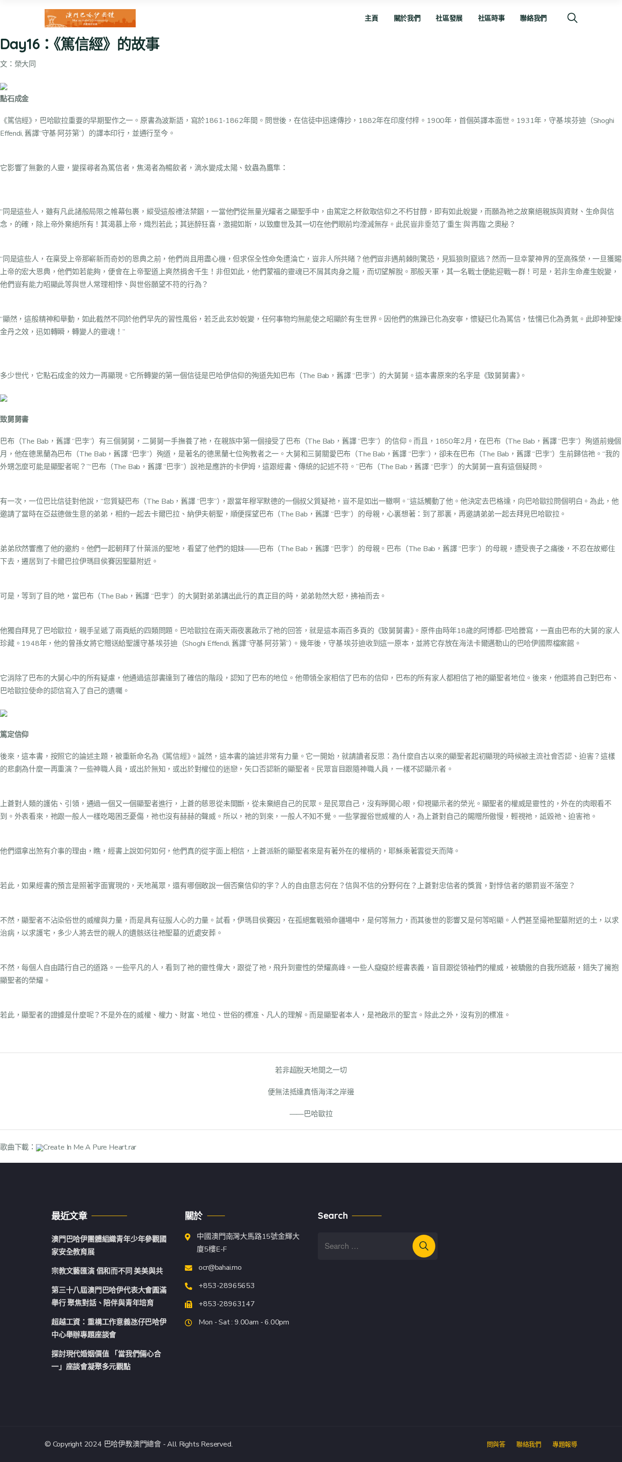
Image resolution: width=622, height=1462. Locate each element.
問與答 (496, 1444)
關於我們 (407, 18)
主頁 (371, 18)
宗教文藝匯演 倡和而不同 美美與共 (107, 1271)
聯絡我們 (533, 18)
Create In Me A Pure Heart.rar (89, 1147)
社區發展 (449, 18)
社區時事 (491, 18)
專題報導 (564, 1444)
